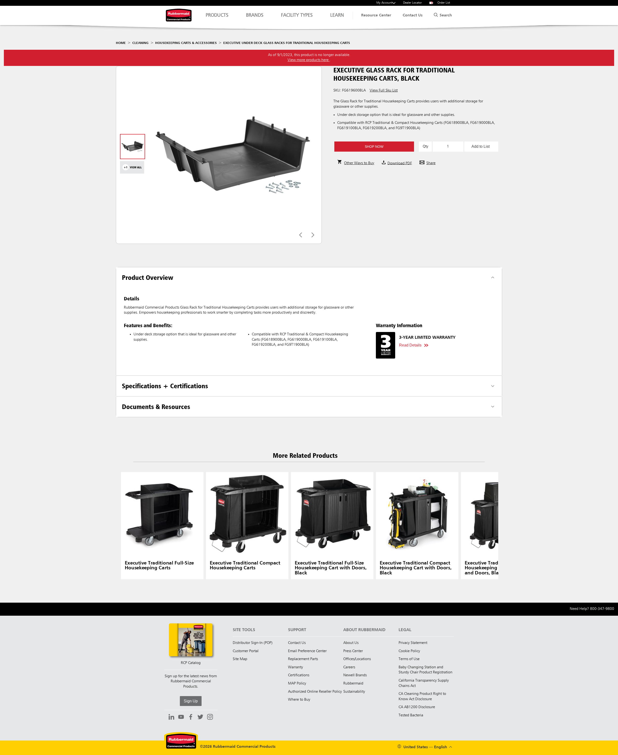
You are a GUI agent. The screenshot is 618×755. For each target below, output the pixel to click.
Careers (349, 667)
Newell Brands (355, 675)
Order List (440, 2)
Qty (425, 146)
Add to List (480, 146)
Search (445, 15)
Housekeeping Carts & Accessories (186, 43)
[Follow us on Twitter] (200, 718)
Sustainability (354, 692)
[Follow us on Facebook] (190, 718)
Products (217, 15)
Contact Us (412, 15)
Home (121, 43)
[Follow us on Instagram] (210, 718)
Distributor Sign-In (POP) (253, 643)
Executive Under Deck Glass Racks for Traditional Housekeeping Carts (286, 43)
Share (430, 163)
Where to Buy (299, 700)
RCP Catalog (191, 663)
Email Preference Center (307, 651)
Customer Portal (246, 651)
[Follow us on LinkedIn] (171, 718)
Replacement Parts (303, 659)
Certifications (298, 675)
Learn (337, 15)
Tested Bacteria (411, 715)
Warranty (295, 667)
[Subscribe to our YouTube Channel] (181, 718)
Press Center (353, 651)
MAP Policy (297, 683)
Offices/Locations (357, 659)
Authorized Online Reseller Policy (315, 692)
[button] (374, 146)
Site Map (240, 659)
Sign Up (191, 701)
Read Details (410, 345)
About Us (350, 643)
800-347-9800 (602, 609)
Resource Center (376, 15)
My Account (384, 2)
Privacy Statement (413, 643)
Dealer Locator (412, 2)
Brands (254, 15)
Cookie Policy (409, 651)
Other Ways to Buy (359, 163)
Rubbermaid (353, 683)
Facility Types (297, 15)
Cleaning (140, 43)
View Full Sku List (384, 90)
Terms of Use (409, 659)
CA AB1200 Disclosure (417, 707)
